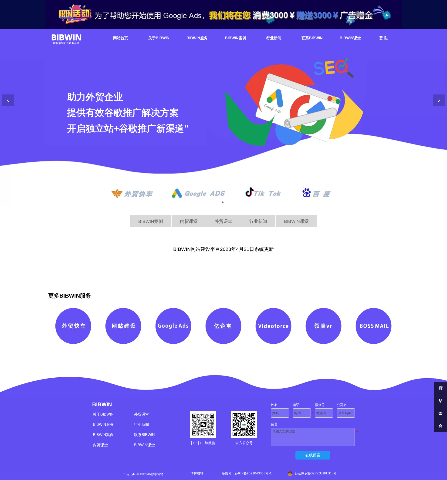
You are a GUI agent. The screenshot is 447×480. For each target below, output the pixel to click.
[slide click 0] (223, 202)
